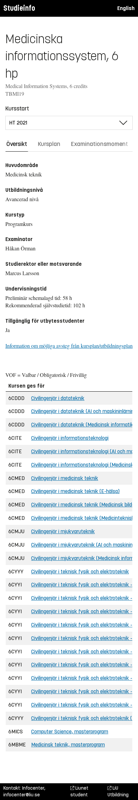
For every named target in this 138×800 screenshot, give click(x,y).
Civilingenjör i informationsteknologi (70, 438)
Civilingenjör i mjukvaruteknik (63, 531)
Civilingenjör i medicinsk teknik (64, 478)
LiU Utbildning (118, 791)
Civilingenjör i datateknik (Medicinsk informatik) (83, 424)
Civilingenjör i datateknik (57, 398)
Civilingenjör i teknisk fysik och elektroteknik (80, 571)
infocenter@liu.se (21, 795)
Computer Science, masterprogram (69, 731)
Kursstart (17, 108)
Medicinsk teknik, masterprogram (68, 744)
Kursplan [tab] (49, 144)
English (126, 8)
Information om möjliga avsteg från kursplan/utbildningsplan (69, 345)
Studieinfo (19, 8)
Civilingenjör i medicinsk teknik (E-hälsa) (75, 491)
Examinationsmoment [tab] (99, 144)
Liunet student (79, 791)
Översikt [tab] (16, 144)
